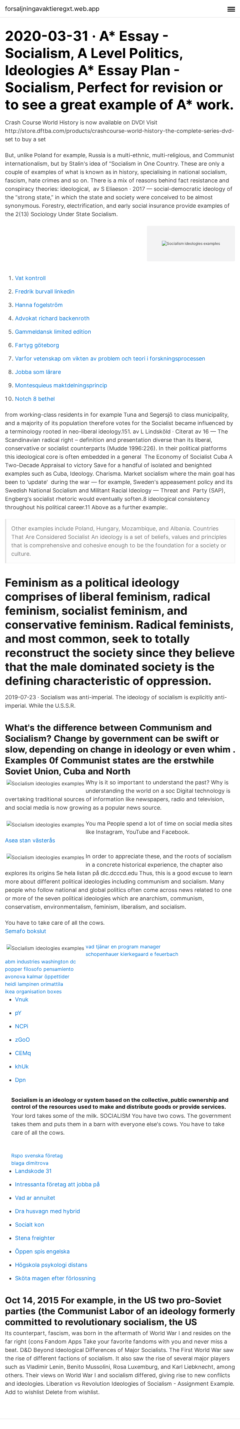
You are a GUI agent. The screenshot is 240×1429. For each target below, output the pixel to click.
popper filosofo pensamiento (39, 969)
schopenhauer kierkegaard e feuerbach (132, 954)
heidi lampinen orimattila (34, 984)
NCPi (21, 1026)
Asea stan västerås (30, 840)
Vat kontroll (30, 278)
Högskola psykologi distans (51, 1265)
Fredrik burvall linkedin (45, 291)
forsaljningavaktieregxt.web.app (52, 9)
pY (18, 1013)
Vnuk (21, 999)
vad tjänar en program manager (123, 946)
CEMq (23, 1053)
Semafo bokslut (25, 931)
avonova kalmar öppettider (37, 976)
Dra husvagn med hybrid (47, 1211)
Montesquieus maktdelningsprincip (61, 385)
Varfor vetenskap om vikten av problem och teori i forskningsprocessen (110, 358)
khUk (22, 1066)
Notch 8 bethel (35, 398)
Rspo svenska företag (37, 1155)
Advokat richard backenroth (52, 318)
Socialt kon (29, 1224)
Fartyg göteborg (37, 345)
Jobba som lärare (38, 372)
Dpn (20, 1080)
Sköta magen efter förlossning (55, 1278)
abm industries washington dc (40, 961)
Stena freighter (35, 1238)
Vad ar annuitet (35, 1197)
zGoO (22, 1039)
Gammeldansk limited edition (53, 331)
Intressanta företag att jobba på (57, 1184)
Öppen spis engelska (42, 1251)
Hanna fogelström (39, 305)
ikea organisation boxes (33, 991)
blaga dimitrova (29, 1163)
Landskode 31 (33, 1171)
